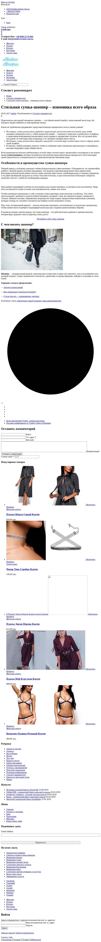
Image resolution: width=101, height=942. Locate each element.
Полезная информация (16, 772)
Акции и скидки (13, 749)
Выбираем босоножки (16, 867)
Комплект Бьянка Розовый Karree (26, 733)
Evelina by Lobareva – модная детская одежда (26, 794)
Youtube (9, 895)
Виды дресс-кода (13, 874)
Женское (10, 43)
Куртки (9, 48)
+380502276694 (13, 11)
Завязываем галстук (15, 876)
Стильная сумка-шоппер (43, 301)
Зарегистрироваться (25, 933)
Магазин (10, 819)
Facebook (10, 881)
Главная (9, 809)
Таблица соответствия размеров (20, 855)
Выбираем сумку (14, 860)
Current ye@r (7, 457)
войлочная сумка (24, 301)
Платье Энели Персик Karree (23, 624)
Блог (8, 23)
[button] (6, 940)
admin (13, 113)
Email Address (7, 831)
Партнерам (11, 816)
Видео (9, 756)
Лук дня (10, 758)
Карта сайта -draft (14, 821)
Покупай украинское (15, 770)
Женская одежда (13, 509)
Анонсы (10, 751)
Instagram (10, 890)
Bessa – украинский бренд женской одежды (26, 797)
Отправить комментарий (11, 454)
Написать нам (12, 14)
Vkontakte (10, 883)
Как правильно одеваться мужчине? (20, 292)
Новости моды (12, 761)
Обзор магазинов (14, 763)
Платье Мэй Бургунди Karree (23, 678)
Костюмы (10, 50)
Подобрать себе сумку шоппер (50, 219)
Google (9, 888)
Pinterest (9, 893)
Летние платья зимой (13, 287)
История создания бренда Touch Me (22, 790)
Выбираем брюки (14, 857)
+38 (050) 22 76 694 (24, 36)
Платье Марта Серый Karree (22, 514)
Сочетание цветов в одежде (18, 865)
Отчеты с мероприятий (16, 768)
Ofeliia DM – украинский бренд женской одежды (28, 792)
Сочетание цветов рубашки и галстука (23, 872)
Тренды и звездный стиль (17, 777)
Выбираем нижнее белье (17, 862)
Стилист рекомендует (16, 98)
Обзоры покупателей (15, 765)
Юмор (9, 779)
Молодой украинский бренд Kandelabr (23, 799)
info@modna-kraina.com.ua (18, 9)
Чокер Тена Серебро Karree (22, 569)
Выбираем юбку (13, 869)
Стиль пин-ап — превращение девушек (21, 296)
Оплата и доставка (14, 812)
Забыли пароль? (8, 933)
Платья (9, 46)
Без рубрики (11, 753)
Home (8, 96)
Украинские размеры (15, 853)
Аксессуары (11, 53)
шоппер (57, 301)
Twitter (9, 886)
